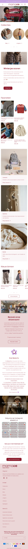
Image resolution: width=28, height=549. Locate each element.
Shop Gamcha (6, 220)
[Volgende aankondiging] (25, 1)
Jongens (19, 43)
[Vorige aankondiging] (2, 1)
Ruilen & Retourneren (7, 515)
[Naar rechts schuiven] (16, 46)
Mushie (21, 384)
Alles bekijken (14, 296)
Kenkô (17, 386)
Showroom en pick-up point (9, 520)
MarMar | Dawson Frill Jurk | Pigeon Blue (18, 286)
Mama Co (11, 548)
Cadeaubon (5, 486)
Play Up (22, 382)
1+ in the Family (7, 382)
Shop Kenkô (5, 258)
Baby (6, 43)
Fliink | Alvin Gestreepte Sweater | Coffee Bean (7, 119)
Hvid (17, 384)
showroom (15, 326)
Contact (4, 526)
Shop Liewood (6, 182)
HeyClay (6, 387)
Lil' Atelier (14, 382)
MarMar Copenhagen (18, 387)
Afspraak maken (14, 341)
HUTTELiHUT (14, 389)
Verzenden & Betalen (7, 512)
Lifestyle (4, 501)
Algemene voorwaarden (8, 518)
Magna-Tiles (13, 386)
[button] (2, 4)
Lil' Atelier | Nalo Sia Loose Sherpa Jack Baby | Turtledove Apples (20, 140)
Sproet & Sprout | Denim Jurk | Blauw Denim (6, 140)
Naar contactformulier (14, 459)
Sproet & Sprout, (6, 384)
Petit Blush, (13, 384)
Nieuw (4, 489)
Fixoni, (18, 382)
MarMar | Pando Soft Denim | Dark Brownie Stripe (6, 286)
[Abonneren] (23, 537)
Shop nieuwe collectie (14, 15)
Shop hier (8, 88)
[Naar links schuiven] (11, 46)
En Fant (11, 387)
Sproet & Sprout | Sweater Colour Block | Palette (19, 119)
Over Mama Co (6, 524)
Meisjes (4, 495)
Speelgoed (5, 503)
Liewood (22, 386)
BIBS (8, 386)
